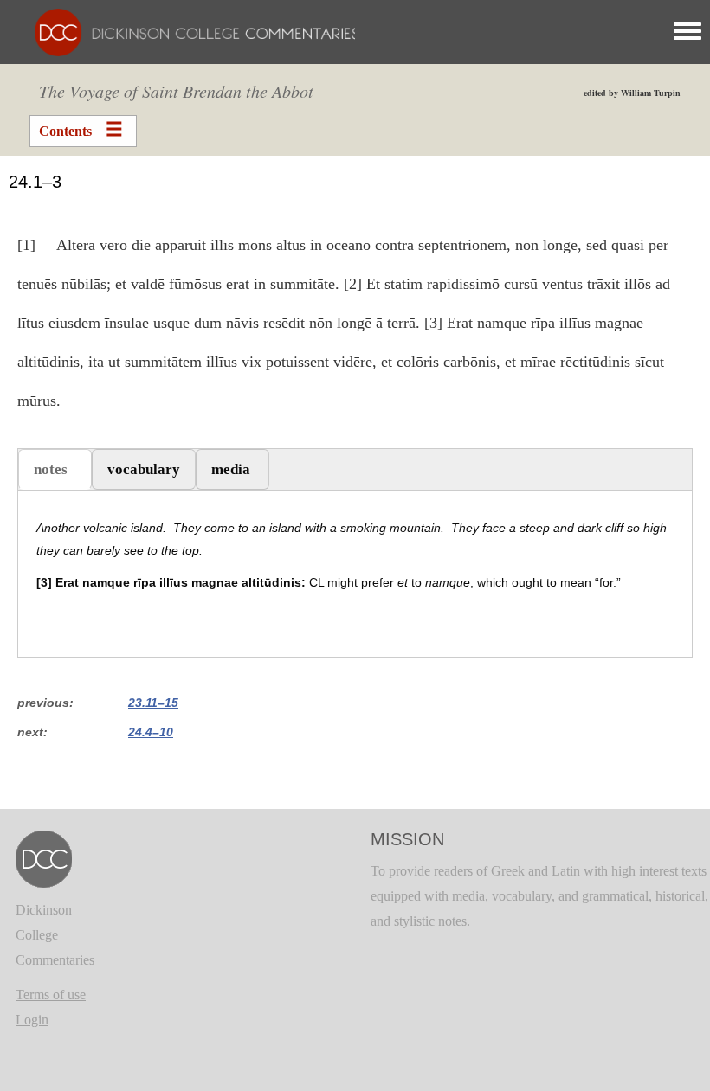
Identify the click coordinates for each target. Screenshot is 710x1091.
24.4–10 (150, 732)
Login (32, 1019)
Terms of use (51, 994)
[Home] (188, 30)
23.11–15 (153, 702)
